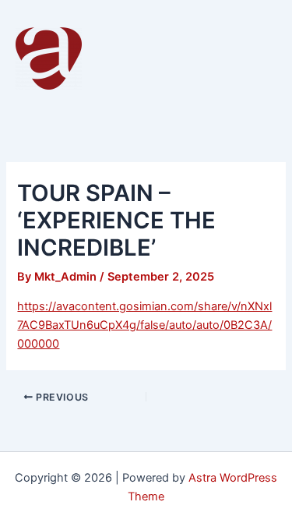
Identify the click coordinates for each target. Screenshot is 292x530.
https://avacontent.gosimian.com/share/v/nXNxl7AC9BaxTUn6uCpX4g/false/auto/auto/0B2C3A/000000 (144, 325)
